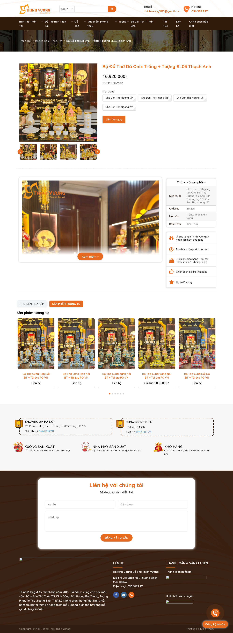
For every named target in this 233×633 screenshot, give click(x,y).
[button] (97, 151)
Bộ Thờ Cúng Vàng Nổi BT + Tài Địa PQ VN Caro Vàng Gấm (156, 377)
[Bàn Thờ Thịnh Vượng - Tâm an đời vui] (34, 8)
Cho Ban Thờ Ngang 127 (119, 97)
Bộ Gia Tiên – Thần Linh (142, 23)
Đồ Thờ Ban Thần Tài (55, 23)
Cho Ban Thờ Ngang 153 (154, 97)
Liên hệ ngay (114, 119)
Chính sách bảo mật (198, 23)
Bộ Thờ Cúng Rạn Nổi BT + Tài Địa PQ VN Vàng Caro (76, 377)
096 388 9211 (199, 11)
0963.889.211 (46, 431)
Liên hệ (178, 23)
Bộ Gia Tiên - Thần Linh (48, 40)
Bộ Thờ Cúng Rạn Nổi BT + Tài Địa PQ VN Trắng (36, 377)
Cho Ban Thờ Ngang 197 (119, 107)
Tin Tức (165, 23)
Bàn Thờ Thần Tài (27, 23)
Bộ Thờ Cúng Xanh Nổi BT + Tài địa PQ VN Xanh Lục (116, 377)
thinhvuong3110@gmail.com (162, 11)
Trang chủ (25, 40)
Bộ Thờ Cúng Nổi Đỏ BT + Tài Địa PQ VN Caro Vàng (197, 377)
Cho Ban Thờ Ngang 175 (190, 97)
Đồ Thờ (77, 23)
